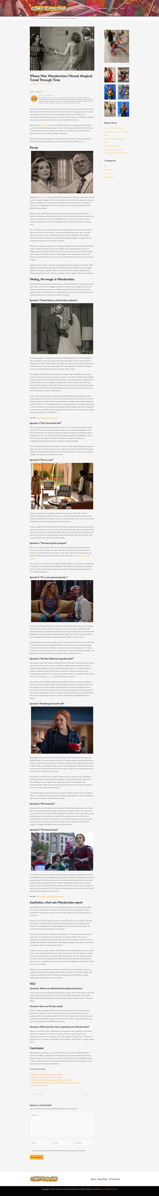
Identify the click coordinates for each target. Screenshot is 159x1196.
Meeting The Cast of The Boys (114, 128)
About (32, 91)
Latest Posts (38, 91)
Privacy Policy (102, 1179)
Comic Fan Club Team (46, 95)
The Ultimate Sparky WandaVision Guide (50, 896)
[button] (85, 8)
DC (105, 166)
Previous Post (38, 1094)
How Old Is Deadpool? (112, 146)
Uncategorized (109, 177)
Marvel (32, 84)
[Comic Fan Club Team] (34, 98)
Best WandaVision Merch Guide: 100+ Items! (46, 1074)
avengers (49, 676)
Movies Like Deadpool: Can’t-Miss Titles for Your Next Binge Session (55, 1082)
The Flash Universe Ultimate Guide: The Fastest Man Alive (51, 1080)
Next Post (87, 1094)
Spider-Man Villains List (39, 1085)
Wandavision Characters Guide (46, 418)
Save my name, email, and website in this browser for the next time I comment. (59, 1150)
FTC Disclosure (114, 1179)
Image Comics (109, 170)
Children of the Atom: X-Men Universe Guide (46, 1077)
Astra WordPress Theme (109, 1189)
